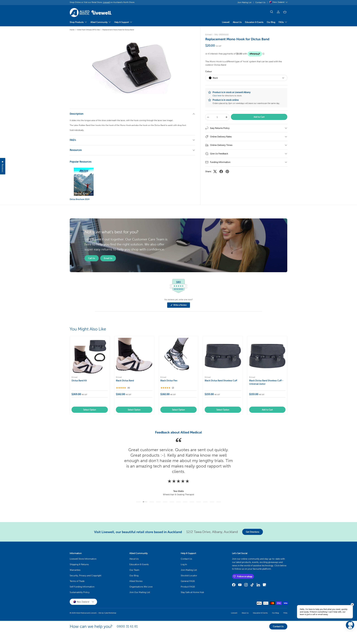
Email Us (108, 258)
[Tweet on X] (215, 171)
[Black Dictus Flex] (178, 356)
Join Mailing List (244, 2)
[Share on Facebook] (221, 171)
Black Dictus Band (125, 380)
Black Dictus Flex (168, 380)
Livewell (106, 2)
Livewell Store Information (83, 558)
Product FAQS (188, 586)
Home (72, 30)
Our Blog (271, 22)
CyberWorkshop (110, 613)
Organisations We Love (141, 586)
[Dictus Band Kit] (90, 356)
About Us (237, 22)
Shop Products (77, 22)
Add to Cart (259, 117)
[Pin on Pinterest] (227, 171)
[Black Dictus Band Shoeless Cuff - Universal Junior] (267, 356)
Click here (217, 95)
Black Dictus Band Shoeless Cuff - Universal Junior (266, 382)
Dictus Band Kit (79, 380)
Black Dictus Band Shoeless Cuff (221, 380)
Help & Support (121, 22)
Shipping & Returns (79, 564)
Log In (184, 564)
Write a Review (180, 306)
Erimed (208, 34)
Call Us (91, 258)
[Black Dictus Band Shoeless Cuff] (223, 356)
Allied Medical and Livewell (86, 613)
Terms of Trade (77, 581)
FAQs (281, 22)
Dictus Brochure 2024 (79, 199)
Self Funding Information (82, 586)
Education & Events (254, 22)
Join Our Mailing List (139, 592)
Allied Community (99, 22)
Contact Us (260, 2)
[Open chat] (350, 625)
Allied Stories (136, 581)
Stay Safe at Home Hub (192, 592)
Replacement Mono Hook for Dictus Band (118, 30)
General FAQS (188, 581)
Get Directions (252, 532)
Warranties (75, 570)
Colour (208, 71)
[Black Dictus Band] (134, 356)
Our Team (134, 570)
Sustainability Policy (80, 592)
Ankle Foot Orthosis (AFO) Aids (88, 30)
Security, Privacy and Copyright (85, 575)
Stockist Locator (189, 575)
